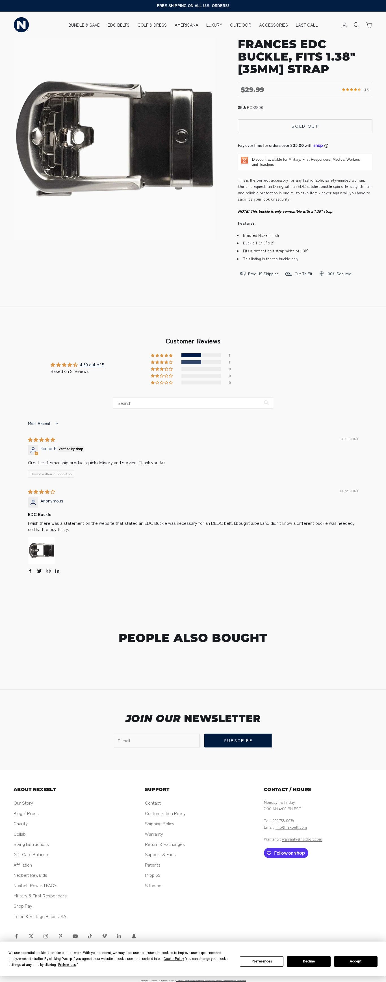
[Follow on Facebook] (16, 936)
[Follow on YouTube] (75, 936)
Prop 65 (152, 874)
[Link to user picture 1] (41, 550)
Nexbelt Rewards (30, 874)
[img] (41, 439)
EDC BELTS (118, 25)
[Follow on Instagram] (46, 936)
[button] (162, 355)
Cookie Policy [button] (174, 959)
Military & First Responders (40, 895)
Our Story (23, 802)
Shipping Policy (159, 823)
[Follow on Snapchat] (134, 936)
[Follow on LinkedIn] (119, 936)
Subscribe (238, 740)
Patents (153, 864)
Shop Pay (23, 905)
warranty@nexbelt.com (302, 839)
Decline (309, 961)
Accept (356, 961)
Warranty (154, 833)
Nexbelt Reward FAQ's (35, 885)
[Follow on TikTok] (90, 936)
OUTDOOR (240, 25)
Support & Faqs (160, 854)
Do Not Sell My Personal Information (231, 980)
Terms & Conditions (184, 980)
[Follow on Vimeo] (104, 936)
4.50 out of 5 (92, 364)
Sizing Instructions (31, 844)
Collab (20, 833)
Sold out (305, 126)
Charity (21, 823)
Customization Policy (165, 813)
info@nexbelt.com (291, 827)
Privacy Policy (198, 980)
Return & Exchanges (165, 844)
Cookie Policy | (210, 980)
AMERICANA (186, 25)
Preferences (261, 961)
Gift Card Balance (31, 854)
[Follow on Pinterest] (60, 936)
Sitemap (153, 885)
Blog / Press (26, 813)
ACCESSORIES (273, 25)
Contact (153, 802)
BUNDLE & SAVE (84, 25)
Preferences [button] (67, 965)
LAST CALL (307, 25)
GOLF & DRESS (152, 25)
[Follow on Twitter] (31, 936)
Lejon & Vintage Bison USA (40, 916)
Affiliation (23, 864)
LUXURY (214, 25)
